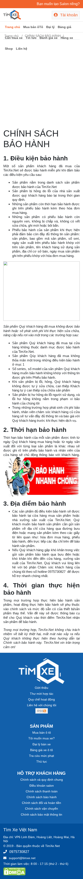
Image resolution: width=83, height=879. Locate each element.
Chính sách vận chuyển (41, 808)
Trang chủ (12, 27)
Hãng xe (67, 38)
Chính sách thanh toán (42, 791)
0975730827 (19, 852)
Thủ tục (41, 761)
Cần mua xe (14, 38)
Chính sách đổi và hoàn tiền (41, 803)
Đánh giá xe (49, 38)
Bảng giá (64, 27)
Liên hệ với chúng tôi (41, 705)
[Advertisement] (41, 84)
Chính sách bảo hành (42, 797)
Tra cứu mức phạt (41, 755)
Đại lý (50, 27)
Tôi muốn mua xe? (41, 738)
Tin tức (31, 38)
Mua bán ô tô (41, 732)
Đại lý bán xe (42, 744)
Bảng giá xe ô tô (41, 750)
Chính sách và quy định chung (41, 779)
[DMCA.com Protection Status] (14, 871)
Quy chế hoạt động (41, 699)
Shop (9, 48)
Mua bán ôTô (33, 27)
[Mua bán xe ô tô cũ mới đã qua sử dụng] (12, 14)
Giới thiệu (41, 687)
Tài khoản (68, 15)
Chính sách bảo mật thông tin (41, 814)
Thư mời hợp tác (41, 693)
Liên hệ (21, 48)
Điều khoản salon (41, 785)
